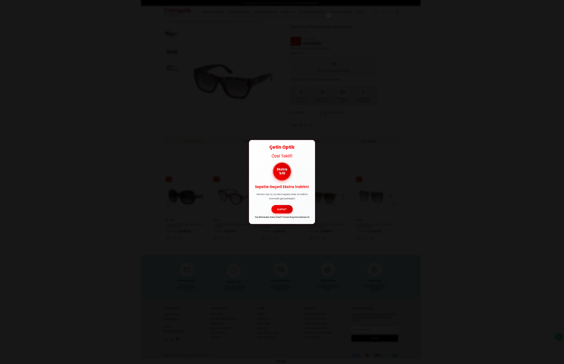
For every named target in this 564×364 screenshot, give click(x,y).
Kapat (282, 209)
